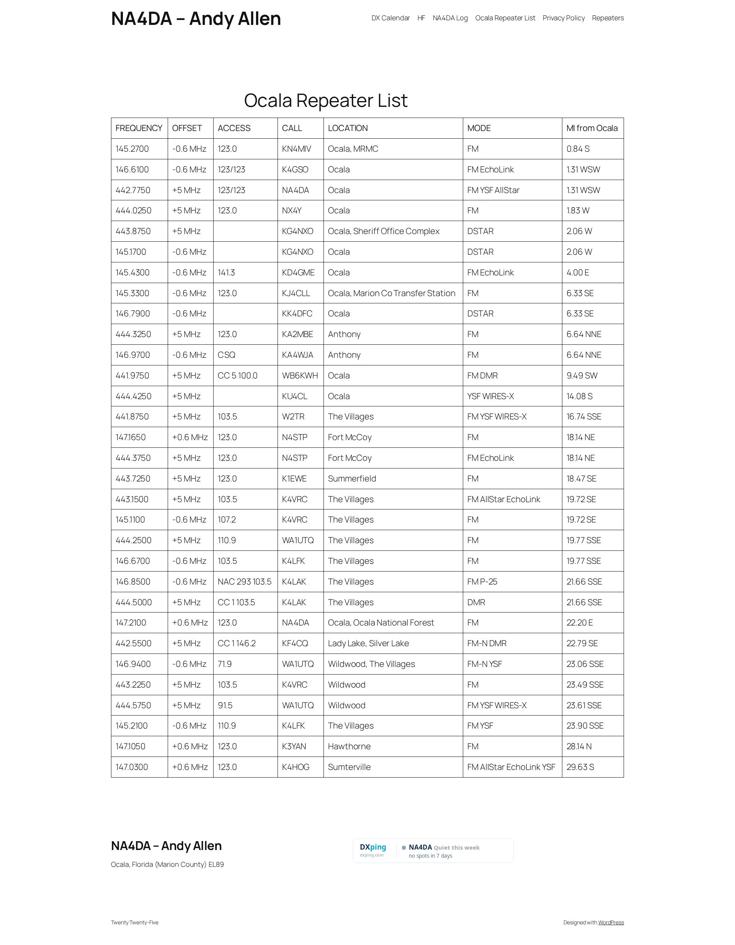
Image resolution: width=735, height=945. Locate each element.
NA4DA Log (450, 17)
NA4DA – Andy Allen (196, 17)
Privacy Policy (564, 17)
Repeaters (608, 17)
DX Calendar (391, 17)
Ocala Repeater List (505, 17)
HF (422, 17)
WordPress (611, 922)
